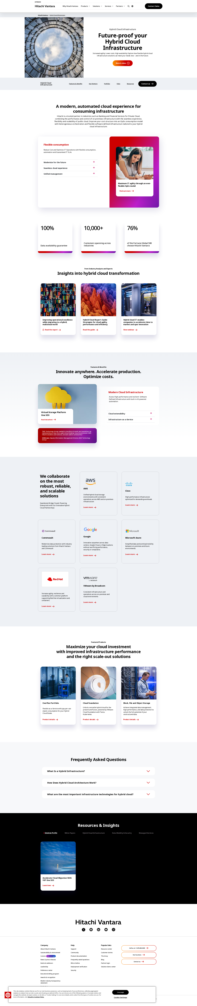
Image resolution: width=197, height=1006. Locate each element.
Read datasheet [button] (47, 420)
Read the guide (89, 330)
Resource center (106, 949)
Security (73, 970)
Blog (102, 960)
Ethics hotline (75, 963)
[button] (128, 6)
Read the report (51, 330)
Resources (130, 84)
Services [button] (108, 6)
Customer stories (107, 952)
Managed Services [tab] (146, 833)
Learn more (88, 507)
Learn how (47, 885)
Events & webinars (47, 963)
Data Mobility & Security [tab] (122, 833)
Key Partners (93, 84)
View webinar (128, 330)
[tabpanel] (98, 866)
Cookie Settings (120, 997)
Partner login (105, 963)
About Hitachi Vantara (48, 949)
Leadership (44, 967)
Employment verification (79, 967)
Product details (49, 720)
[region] (82, 994)
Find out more (125, 191)
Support (73, 949)
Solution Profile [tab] (51, 833)
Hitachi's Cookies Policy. (36, 997)
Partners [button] (119, 6)
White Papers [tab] (70, 833)
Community (74, 952)
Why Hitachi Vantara (70, 6)
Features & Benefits (75, 84)
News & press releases (48, 960)
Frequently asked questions (80, 960)
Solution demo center (108, 967)
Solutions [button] (96, 6)
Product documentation (79, 956)
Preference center (46, 970)
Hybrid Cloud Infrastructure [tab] (94, 833)
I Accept (120, 992)
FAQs (118, 84)
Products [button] (84, 6)
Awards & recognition (48, 977)
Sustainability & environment (50, 952)
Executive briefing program (50, 974)
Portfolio (107, 84)
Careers (43, 956)
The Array (104, 956)
